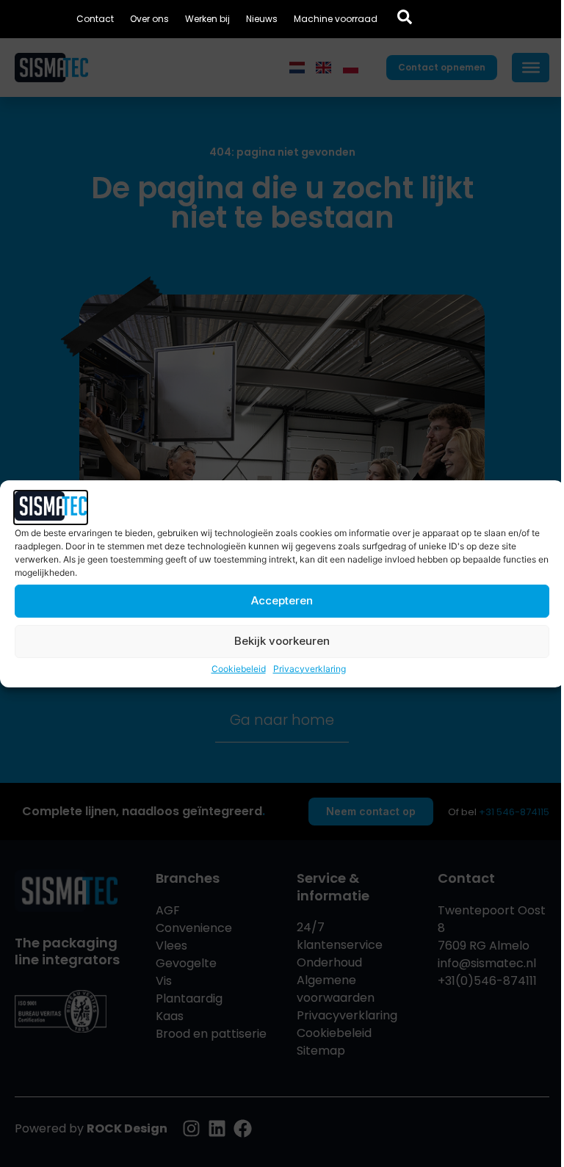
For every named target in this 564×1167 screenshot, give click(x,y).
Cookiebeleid (239, 668)
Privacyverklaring (309, 668)
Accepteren (282, 600)
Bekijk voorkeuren (282, 641)
